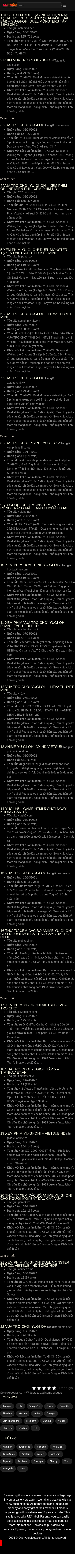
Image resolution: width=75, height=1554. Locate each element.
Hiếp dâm (31, 1421)
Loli (35, 1428)
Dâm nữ (47, 1421)
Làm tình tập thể (11, 1421)
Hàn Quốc (8, 1468)
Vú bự (37, 1413)
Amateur (26, 1454)
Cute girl (51, 1413)
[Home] (37, 1487)
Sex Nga (38, 1461)
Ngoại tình (65, 1406)
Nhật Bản (7, 1446)
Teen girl (7, 1406)
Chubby (53, 1461)
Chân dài (7, 1428)
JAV (20, 1406)
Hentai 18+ (58, 1446)
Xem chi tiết (7, 118)
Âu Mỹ (40, 1454)
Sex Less (22, 1461)
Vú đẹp (61, 1421)
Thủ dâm (7, 1413)
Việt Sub (41, 1446)
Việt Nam (55, 1454)
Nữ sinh (23, 1413)
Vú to (22, 1468)
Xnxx (67, 1461)
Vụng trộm (34, 1406)
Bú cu (50, 1406)
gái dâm (23, 1428)
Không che (24, 1446)
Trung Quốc (9, 1454)
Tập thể (6, 1461)
